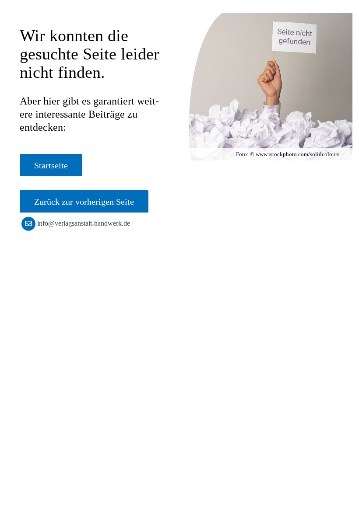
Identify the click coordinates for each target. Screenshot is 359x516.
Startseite (51, 165)
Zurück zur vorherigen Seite (84, 201)
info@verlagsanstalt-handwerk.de (83, 223)
